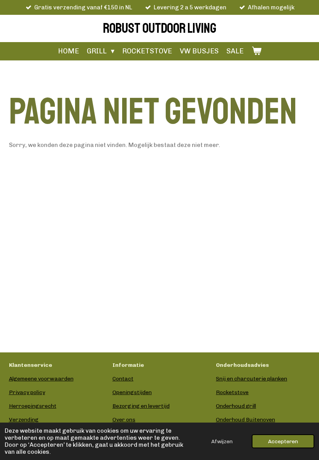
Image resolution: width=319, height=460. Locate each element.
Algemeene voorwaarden (41, 378)
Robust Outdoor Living (159, 28)
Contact (122, 378)
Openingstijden (132, 392)
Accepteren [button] (283, 441)
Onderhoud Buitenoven (245, 419)
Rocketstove (232, 392)
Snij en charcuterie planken (251, 378)
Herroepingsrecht (32, 406)
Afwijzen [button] (222, 441)
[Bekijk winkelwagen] (256, 51)
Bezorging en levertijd (141, 406)
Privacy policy (27, 392)
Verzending (24, 419)
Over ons (123, 419)
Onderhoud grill (236, 406)
